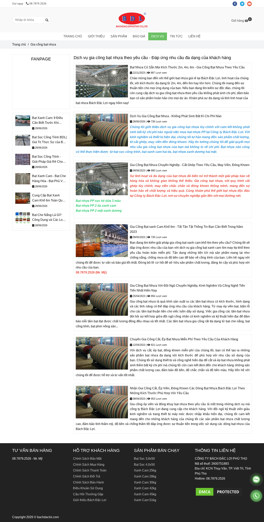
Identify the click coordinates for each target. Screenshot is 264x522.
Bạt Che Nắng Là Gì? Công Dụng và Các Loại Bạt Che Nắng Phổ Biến (48, 217)
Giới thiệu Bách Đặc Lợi (89, 500)
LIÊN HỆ (194, 36)
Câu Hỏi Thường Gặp (88, 494)
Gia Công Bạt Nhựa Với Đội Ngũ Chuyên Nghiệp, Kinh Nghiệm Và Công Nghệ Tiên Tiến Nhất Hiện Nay (187, 288)
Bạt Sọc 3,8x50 (144, 458)
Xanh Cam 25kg (145, 470)
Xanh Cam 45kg (145, 494)
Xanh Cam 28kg (145, 476)
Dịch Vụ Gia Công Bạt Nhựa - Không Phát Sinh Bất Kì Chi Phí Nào (175, 116)
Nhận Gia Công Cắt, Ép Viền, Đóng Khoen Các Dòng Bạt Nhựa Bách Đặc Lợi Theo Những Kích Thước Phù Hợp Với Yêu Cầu (187, 391)
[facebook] (236, 3)
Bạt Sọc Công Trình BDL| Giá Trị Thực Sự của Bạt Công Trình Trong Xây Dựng (49, 140)
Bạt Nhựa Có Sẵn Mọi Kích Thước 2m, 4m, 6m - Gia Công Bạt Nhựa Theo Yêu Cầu (187, 67)
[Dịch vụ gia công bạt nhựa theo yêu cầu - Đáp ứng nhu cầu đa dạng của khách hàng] (219, 491)
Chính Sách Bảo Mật (87, 458)
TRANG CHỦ (72, 36)
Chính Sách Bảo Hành (88, 482)
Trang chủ (19, 44)
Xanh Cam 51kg (145, 500)
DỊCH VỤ (157, 36)
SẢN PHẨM (119, 36)
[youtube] (250, 3)
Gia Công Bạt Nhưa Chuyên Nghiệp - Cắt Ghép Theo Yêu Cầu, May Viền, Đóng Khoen (190, 165)
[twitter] (243, 3)
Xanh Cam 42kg (145, 488)
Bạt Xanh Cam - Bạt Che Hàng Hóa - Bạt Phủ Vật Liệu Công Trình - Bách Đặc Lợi (49, 178)
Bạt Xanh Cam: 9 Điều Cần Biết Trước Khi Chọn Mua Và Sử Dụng (48, 120)
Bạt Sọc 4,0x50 (144, 464)
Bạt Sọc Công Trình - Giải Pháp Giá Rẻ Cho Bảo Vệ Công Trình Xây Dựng (48, 159)
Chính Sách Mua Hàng (88, 464)
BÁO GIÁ (139, 36)
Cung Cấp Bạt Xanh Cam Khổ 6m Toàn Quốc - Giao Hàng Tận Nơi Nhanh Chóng (49, 198)
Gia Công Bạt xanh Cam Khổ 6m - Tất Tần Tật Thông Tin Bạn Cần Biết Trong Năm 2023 (186, 229)
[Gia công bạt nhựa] (132, 20)
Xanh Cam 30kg (145, 482)
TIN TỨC (176, 36)
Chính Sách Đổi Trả (86, 476)
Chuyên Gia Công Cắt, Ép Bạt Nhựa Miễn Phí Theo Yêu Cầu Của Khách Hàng (184, 339)
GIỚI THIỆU (96, 36)
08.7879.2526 (37, 3)
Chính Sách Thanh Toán (89, 470)
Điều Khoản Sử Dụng (88, 488)
